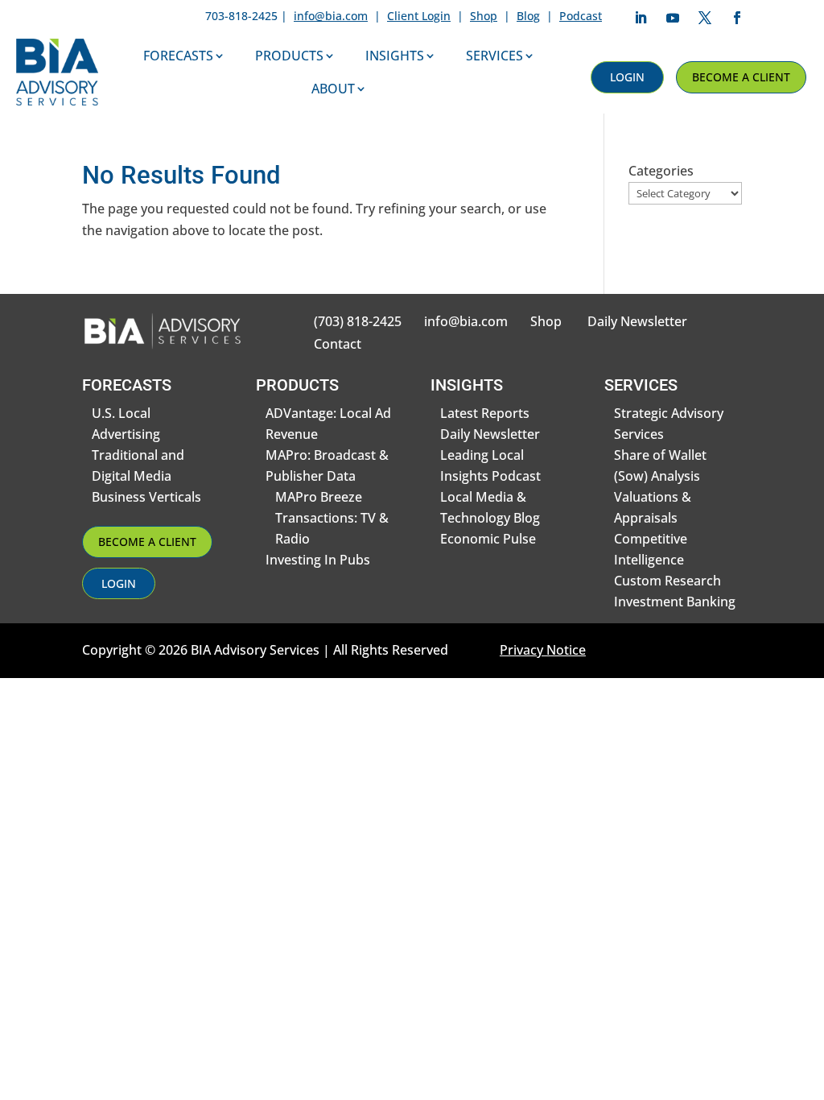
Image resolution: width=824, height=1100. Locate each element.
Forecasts (178, 55)
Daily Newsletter (637, 321)
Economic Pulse (488, 539)
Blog (528, 15)
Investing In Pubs (318, 560)
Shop (483, 15)
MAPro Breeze (318, 497)
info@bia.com (331, 15)
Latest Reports (484, 413)
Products (289, 55)
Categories (661, 171)
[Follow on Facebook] (737, 18)
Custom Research (667, 580)
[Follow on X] (705, 18)
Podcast (580, 15)
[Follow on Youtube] (673, 18)
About (333, 88)
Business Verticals (146, 497)
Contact (337, 344)
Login (627, 77)
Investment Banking (674, 601)
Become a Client (741, 77)
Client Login (419, 15)
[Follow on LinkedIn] (640, 18)
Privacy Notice (543, 650)
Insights (394, 55)
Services (494, 55)
